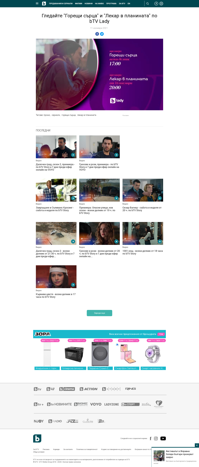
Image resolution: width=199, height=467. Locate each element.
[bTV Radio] (57, 421)
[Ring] (133, 389)
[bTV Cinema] (69, 389)
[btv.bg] (40, 389)
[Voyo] (97, 404)
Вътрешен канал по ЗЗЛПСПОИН (147, 449)
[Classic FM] (90, 421)
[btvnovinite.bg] (60, 404)
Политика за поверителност (86, 449)
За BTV (36, 449)
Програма (111, 3)
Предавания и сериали (61, 3)
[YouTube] (162, 438)
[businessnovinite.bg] (82, 404)
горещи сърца (69, 115)
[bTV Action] (91, 389)
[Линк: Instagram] (154, 438)
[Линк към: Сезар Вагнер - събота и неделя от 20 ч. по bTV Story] (143, 199)
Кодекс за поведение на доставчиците (116, 449)
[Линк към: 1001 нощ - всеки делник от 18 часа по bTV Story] (143, 242)
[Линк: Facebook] (149, 438)
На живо (99, 3)
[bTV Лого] (37, 438)
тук (161, 334)
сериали (56, 115)
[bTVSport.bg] (131, 404)
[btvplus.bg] (40, 404)
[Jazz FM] (74, 421)
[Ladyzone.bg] (113, 404)
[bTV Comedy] (53, 389)
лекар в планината (86, 115)
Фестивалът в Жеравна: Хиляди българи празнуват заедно (179, 454)
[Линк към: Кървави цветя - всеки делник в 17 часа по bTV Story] (56, 285)
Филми (78, 3)
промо (47, 115)
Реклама (46, 449)
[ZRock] (104, 421)
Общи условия (38, 452)
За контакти (68, 449)
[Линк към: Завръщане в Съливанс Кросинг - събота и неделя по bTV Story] (56, 199)
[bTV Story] (113, 389)
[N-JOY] (41, 421)
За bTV (122, 3)
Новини (89, 3)
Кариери (56, 449)
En (129, 3)
